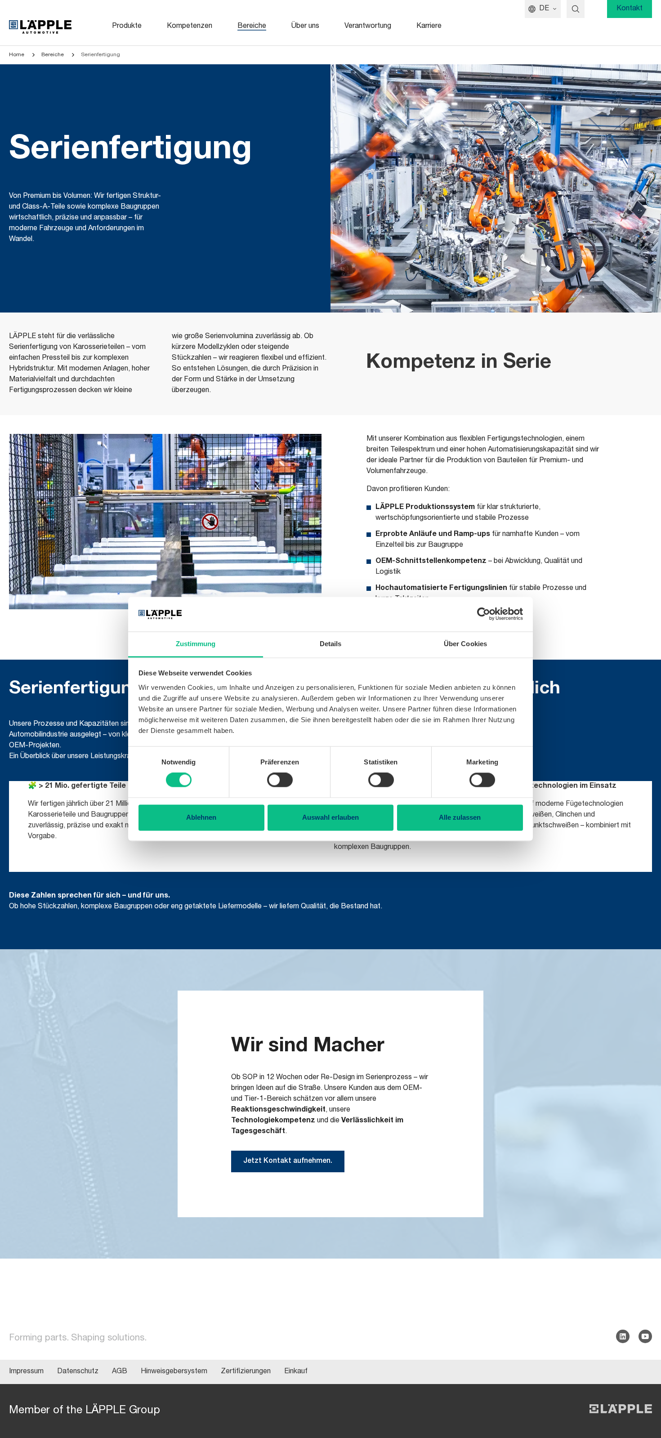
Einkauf (296, 1371)
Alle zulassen (460, 817)
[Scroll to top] (641, 1387)
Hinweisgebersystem (174, 1371)
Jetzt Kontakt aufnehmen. (287, 1161)
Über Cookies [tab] (465, 644)
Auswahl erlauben (330, 817)
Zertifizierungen (246, 1371)
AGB (119, 1371)
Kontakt (629, 9)
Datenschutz (77, 1371)
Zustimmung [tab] (196, 644)
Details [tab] (331, 644)
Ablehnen (201, 817)
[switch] (280, 780)
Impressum (26, 1371)
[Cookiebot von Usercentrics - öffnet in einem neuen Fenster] (483, 614)
